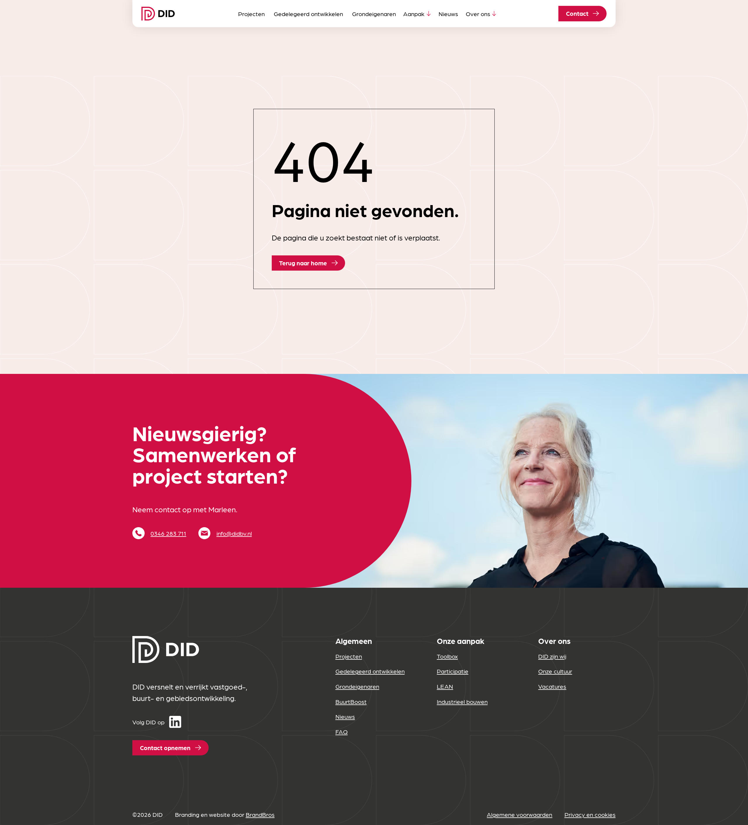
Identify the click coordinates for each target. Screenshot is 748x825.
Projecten (251, 14)
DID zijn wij (552, 656)
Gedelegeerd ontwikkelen (308, 14)
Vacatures (552, 686)
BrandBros (260, 814)
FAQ (341, 731)
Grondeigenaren (374, 14)
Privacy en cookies (590, 814)
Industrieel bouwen (462, 701)
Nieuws (448, 14)
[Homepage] (158, 13)
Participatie (452, 671)
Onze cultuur (555, 671)
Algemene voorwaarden (519, 814)
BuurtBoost (351, 701)
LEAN (445, 686)
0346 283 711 (168, 533)
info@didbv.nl (234, 533)
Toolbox (447, 656)
